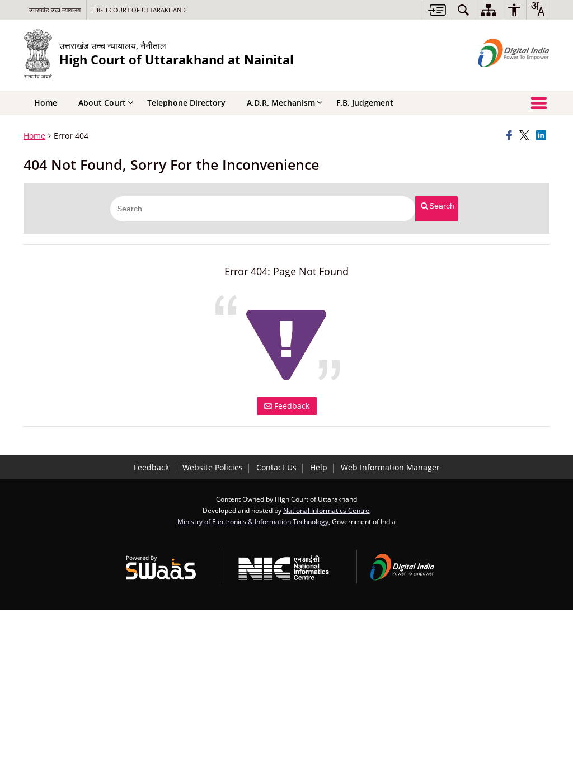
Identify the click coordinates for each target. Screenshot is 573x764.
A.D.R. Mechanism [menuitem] (281, 102)
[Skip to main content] (437, 10)
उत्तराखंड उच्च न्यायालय (55, 10)
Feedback (290, 405)
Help (318, 467)
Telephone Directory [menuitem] (186, 102)
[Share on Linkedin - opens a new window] (542, 136)
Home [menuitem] (45, 102)
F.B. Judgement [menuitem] (364, 102)
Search (441, 205)
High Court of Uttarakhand (139, 10)
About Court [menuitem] (102, 102)
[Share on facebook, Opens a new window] (511, 136)
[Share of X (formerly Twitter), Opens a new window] (526, 136)
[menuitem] (463, 10)
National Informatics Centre (326, 510)
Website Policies (212, 467)
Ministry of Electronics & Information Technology (252, 521)
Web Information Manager (390, 467)
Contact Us (276, 467)
